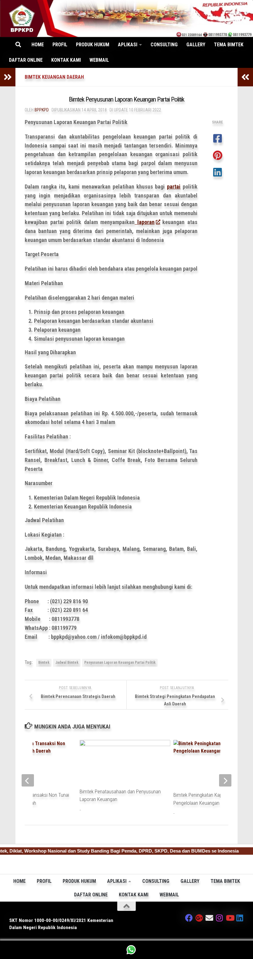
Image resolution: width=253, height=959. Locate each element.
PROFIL (59, 45)
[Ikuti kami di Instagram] (219, 918)
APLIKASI (127, 45)
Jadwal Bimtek (66, 662)
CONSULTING (164, 45)
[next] (225, 780)
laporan (145, 222)
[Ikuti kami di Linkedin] (240, 918)
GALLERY (195, 45)
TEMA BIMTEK (228, 45)
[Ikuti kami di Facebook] (189, 918)
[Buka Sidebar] (7, 77)
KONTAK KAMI (66, 60)
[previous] (28, 780)
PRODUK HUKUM (92, 45)
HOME (37, 45)
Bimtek (43, 662)
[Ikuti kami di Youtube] (230, 918)
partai (173, 186)
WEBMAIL (99, 60)
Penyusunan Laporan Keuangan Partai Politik (120, 662)
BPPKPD (42, 109)
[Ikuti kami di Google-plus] (199, 918)
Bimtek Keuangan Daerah (54, 77)
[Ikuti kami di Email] (209, 918)
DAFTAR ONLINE (26, 60)
